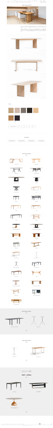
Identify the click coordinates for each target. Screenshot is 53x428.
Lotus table (36, 238)
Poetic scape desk (16, 304)
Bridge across (16, 295)
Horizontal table (36, 267)
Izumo (16, 238)
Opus (36, 276)
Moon (14, 391)
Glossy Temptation (36, 173)
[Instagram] (40, 423)
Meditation (16, 173)
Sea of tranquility (39, 391)
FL (38, 356)
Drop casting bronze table (16, 229)
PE (14, 356)
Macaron (16, 201)
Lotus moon (16, 276)
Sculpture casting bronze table (36, 229)
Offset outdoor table (16, 267)
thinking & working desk (36, 295)
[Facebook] (39, 423)
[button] (13, 126)
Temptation (36, 201)
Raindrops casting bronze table (14, 407)
